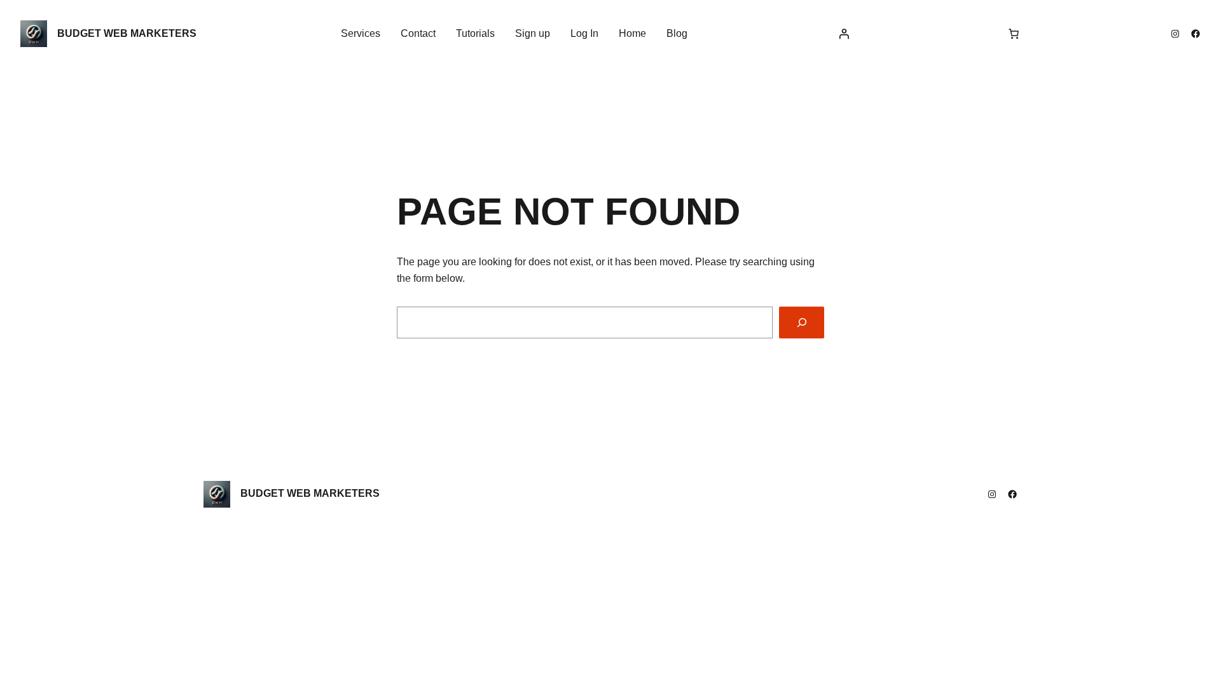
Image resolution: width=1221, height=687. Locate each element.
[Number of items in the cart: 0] (1013, 33)
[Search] (801, 322)
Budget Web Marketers (127, 33)
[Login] (844, 33)
